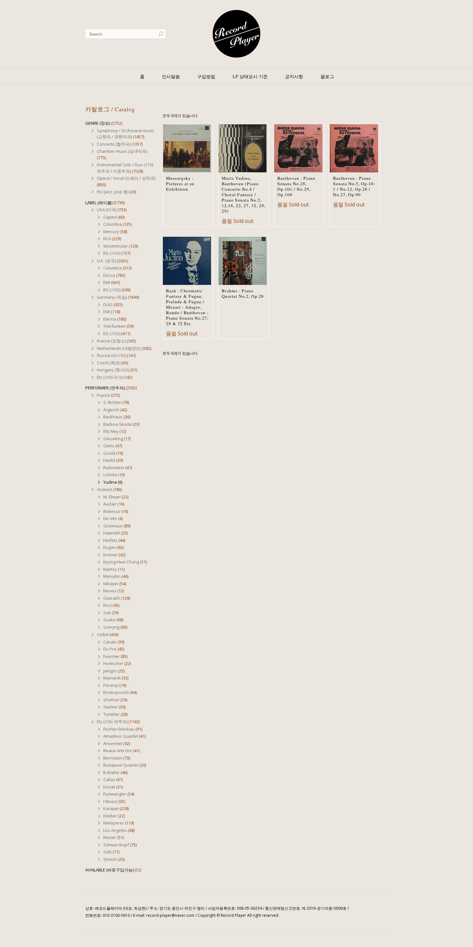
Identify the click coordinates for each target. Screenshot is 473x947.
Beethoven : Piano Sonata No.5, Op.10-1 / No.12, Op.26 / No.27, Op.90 (354, 186)
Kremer (110, 555)
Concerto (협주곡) (113, 144)
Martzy (110, 569)
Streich (110, 859)
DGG (108, 304)
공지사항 (294, 76)
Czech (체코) (108, 363)
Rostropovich (116, 692)
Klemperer (113, 823)
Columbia (112, 224)
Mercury (111, 231)
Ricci (107, 605)
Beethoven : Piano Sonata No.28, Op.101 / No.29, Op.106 (296, 186)
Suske (109, 620)
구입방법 (206, 76)
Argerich (111, 410)
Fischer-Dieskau (118, 729)
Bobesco (111, 511)
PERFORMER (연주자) (105, 388)
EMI (106, 282)
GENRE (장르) (97, 123)
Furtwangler (114, 794)
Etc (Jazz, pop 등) (112, 192)
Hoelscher (113, 663)
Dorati (109, 787)
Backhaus (113, 417)
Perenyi (110, 685)
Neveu (109, 591)
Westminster (115, 246)
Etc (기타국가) (109, 377)
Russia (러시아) (111, 355)
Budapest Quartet (120, 765)
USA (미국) (106, 210)
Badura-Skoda (117, 424)
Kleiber (110, 816)
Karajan (111, 808)
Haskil (109, 460)
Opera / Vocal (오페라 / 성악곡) (126, 178)
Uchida (110, 475)
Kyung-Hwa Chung (121, 562)
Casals (109, 642)
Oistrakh (111, 598)
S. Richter (112, 402)
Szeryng (111, 627)
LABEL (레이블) (98, 202)
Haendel (111, 533)
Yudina (110, 482)
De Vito (110, 518)
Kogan (109, 547)
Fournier (111, 656)
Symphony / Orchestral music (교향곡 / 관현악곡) (125, 134)
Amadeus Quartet (120, 736)
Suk (107, 612)
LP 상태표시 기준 (250, 76)
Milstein (110, 584)
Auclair (109, 504)
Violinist (104, 489)
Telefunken (114, 326)
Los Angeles (115, 830)
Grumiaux (113, 526)
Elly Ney (110, 431)
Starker (110, 707)
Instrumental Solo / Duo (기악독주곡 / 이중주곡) (125, 168)
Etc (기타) (111, 253)
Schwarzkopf (116, 845)
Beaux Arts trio (117, 750)
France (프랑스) (111, 341)
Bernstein (112, 758)
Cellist (102, 634)
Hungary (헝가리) (113, 370)
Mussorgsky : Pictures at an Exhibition (180, 183)
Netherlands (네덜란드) (119, 348)
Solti (107, 852)
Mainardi (112, 678)
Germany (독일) (112, 297)
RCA (107, 238)
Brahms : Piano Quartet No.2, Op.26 (243, 293)
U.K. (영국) (106, 261)
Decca (109, 275)
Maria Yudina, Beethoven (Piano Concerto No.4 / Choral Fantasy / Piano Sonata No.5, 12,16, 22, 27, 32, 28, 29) (243, 194)
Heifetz (110, 540)
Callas (109, 779)
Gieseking (113, 439)
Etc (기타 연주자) (112, 721)
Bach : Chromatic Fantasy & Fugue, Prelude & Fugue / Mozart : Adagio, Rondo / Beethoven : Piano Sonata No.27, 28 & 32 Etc (187, 307)
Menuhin (112, 576)
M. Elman (112, 497)
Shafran (111, 700)
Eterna (109, 319)
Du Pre (109, 649)
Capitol (110, 217)
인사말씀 (171, 76)
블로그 (327, 76)
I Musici (110, 801)
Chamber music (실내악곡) (122, 151)
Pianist (103, 395)
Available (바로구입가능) (109, 870)
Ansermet (112, 743)
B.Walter (111, 772)
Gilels (108, 446)
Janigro (110, 671)
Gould (109, 453)
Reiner (109, 837)
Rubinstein (113, 467)
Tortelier (111, 714)
